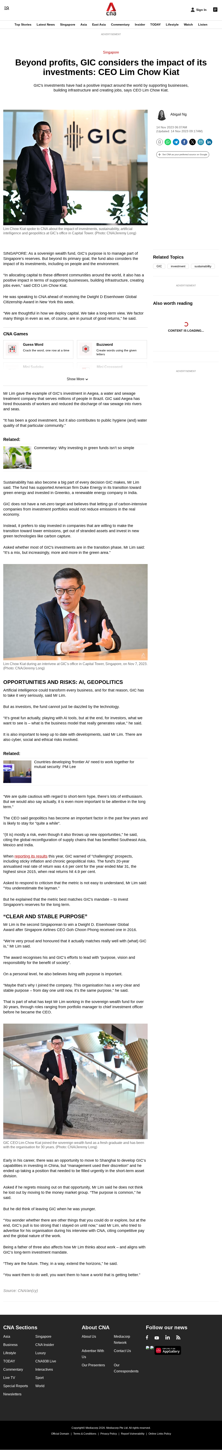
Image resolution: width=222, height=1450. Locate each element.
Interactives (44, 1369)
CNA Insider (44, 1345)
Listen (202, 24)
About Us (89, 1336)
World (39, 1386)
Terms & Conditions (84, 1433)
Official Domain (60, 1433)
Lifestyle (172, 24)
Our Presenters (93, 1365)
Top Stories (23, 24)
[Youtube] (157, 1338)
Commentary (120, 24)
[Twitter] (192, 143)
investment (178, 266)
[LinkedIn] (209, 143)
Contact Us (122, 1351)
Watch (188, 24)
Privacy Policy (108, 1433)
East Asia (99, 24)
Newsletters (12, 1394)
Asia (83, 24)
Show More (75, 379)
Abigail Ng (178, 114)
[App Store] (152, 1350)
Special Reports (15, 1386)
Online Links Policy (160, 1433)
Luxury (40, 1353)
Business (10, 1345)
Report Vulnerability (132, 1433)
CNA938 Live (45, 1361)
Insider (140, 24)
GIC (159, 266)
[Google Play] (147, 1350)
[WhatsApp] (168, 143)
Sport (39, 1378)
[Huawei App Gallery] (168, 1350)
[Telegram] (176, 143)
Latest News (46, 24)
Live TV (9, 1378)
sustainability (202, 266)
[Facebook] (184, 143)
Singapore (67, 24)
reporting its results (31, 856)
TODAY (155, 24)
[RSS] (178, 1338)
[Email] (201, 143)
